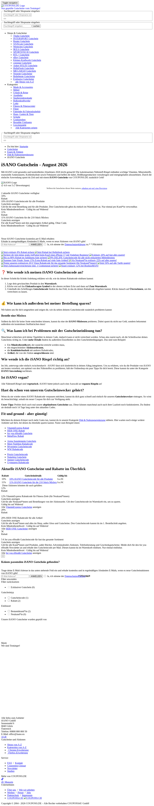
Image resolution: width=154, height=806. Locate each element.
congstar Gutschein (22, 63)
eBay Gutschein (20, 57)
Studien (10, 771)
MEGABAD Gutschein (24, 71)
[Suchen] (5, 18)
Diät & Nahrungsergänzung (92, 420)
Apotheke (18, 95)
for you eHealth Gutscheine (19, 553)
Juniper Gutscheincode (18, 459)
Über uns (11, 790)
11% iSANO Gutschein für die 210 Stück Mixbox (33, 482)
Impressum (27, 795)
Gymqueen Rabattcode (18, 462)
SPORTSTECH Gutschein (26, 52)
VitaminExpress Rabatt (18, 428)
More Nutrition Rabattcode (20, 444)
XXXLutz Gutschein (23, 44)
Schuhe (16, 117)
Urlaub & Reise (20, 92)
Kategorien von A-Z (16, 747)
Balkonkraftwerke (21, 100)
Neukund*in (18, 614)
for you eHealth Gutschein (19, 433)
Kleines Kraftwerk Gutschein (27, 60)
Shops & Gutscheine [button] (17, 33)
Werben (11, 792)
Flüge (16, 109)
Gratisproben (19, 119)
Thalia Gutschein (21, 36)
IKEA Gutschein (21, 49)
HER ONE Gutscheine (17, 528)
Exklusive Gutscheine (23, 79)
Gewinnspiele (19, 125)
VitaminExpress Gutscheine (19, 507)
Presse (21, 792)
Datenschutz (13, 795)
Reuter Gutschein (21, 41)
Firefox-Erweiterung (17, 752)
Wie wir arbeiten (27, 790)
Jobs (29, 792)
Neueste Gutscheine (22, 73)
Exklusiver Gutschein (23, 587)
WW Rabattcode (15, 449)
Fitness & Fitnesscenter (24, 106)
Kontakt (19, 763)
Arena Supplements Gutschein (21, 441)
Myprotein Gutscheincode (19, 446)
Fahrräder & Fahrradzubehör (26, 111)
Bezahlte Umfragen (22, 122)
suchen (36, 26)
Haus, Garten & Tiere (23, 114)
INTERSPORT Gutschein (25, 38)
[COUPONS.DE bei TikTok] (2, 779)
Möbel (16, 90)
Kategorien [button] (12, 84)
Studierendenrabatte (22, 98)
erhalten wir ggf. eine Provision (94, 188)
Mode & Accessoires (23, 87)
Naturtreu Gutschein (16, 457)
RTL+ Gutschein (21, 54)
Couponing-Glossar (16, 765)
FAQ (9, 763)
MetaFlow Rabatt (15, 436)
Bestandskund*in (21, 611)
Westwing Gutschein (23, 46)
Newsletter (12, 768)
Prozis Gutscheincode (17, 454)
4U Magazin (7, 782)
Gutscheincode (19, 598)
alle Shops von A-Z (24, 81)
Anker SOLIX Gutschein (25, 65)
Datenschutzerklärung (75, 244)
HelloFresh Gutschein (23, 68)
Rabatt (15, 601)
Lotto (15, 103)
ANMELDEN (36, 244)
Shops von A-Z (14, 744)
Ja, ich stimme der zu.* (74, 244)
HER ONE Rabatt (16, 430)
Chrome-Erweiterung (18, 750)
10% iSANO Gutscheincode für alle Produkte (31, 479)
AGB (3, 737)
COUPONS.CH (15, 798)
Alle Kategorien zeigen (26, 127)
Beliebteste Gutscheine (24, 76)
